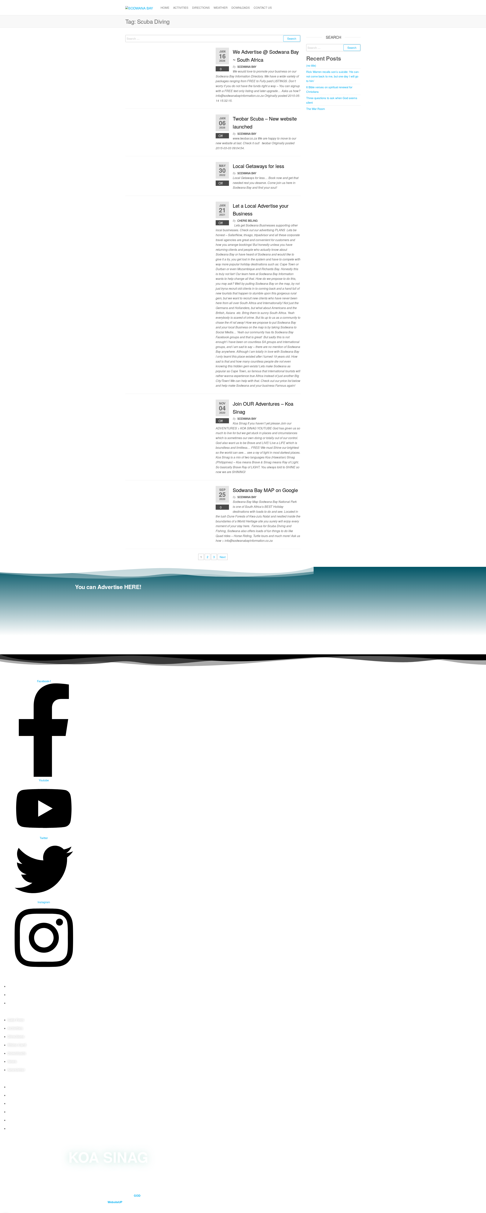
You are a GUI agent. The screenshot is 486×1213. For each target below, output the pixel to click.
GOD (137, 1195)
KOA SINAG (108, 1156)
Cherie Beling (247, 220)
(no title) (311, 65)
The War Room (315, 109)
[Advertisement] (108, 620)
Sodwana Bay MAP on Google (265, 489)
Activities (180, 7)
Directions (201, 7)
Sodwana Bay (246, 67)
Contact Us (263, 7)
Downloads (240, 7)
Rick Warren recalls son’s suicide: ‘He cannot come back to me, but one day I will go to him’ (332, 76)
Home (165, 7)
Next (223, 557)
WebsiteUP (115, 1202)
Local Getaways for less (258, 165)
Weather (221, 7)
